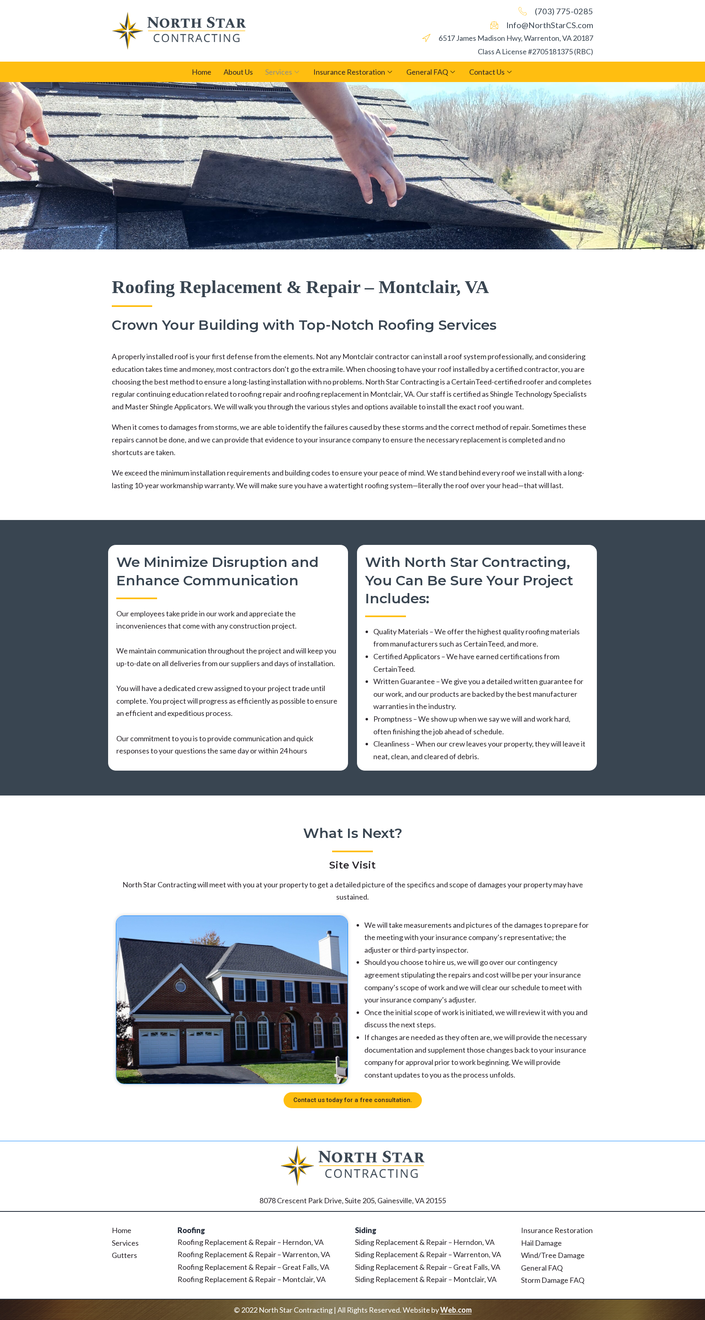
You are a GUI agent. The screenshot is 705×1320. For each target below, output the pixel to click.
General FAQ (427, 71)
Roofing (191, 1230)
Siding (366, 1230)
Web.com (456, 1309)
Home (201, 71)
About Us (238, 71)
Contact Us (487, 71)
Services (278, 71)
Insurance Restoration (349, 71)
